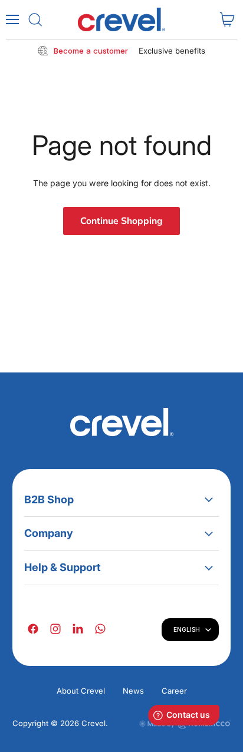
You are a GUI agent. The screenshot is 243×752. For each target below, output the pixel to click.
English (186, 629)
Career (174, 690)
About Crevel (81, 690)
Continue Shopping (121, 221)
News (133, 690)
